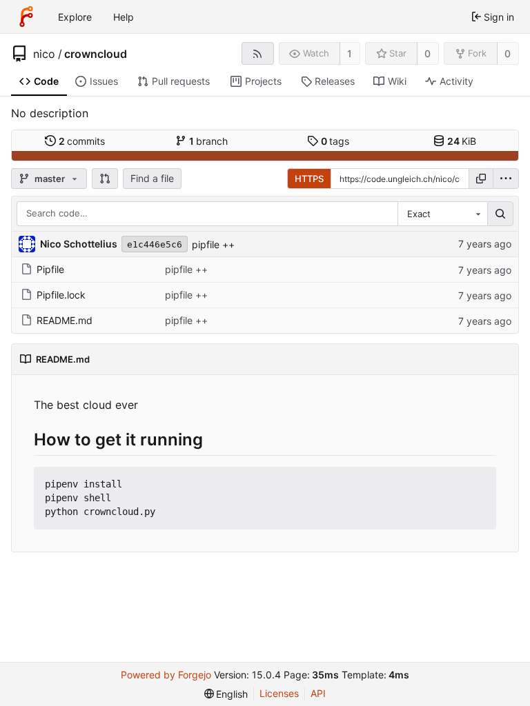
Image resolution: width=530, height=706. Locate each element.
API (318, 693)
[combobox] (442, 213)
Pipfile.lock (61, 295)
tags (335, 141)
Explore (75, 17)
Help (123, 17)
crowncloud (95, 54)
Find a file (152, 178)
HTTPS (309, 178)
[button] (105, 178)
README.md (64, 320)
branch (208, 141)
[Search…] (500, 213)
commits (82, 141)
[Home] (26, 16)
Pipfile (50, 269)
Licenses (279, 693)
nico (44, 54)
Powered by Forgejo (166, 674)
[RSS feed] (258, 53)
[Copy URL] (481, 178)
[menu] (506, 178)
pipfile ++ (213, 244)
